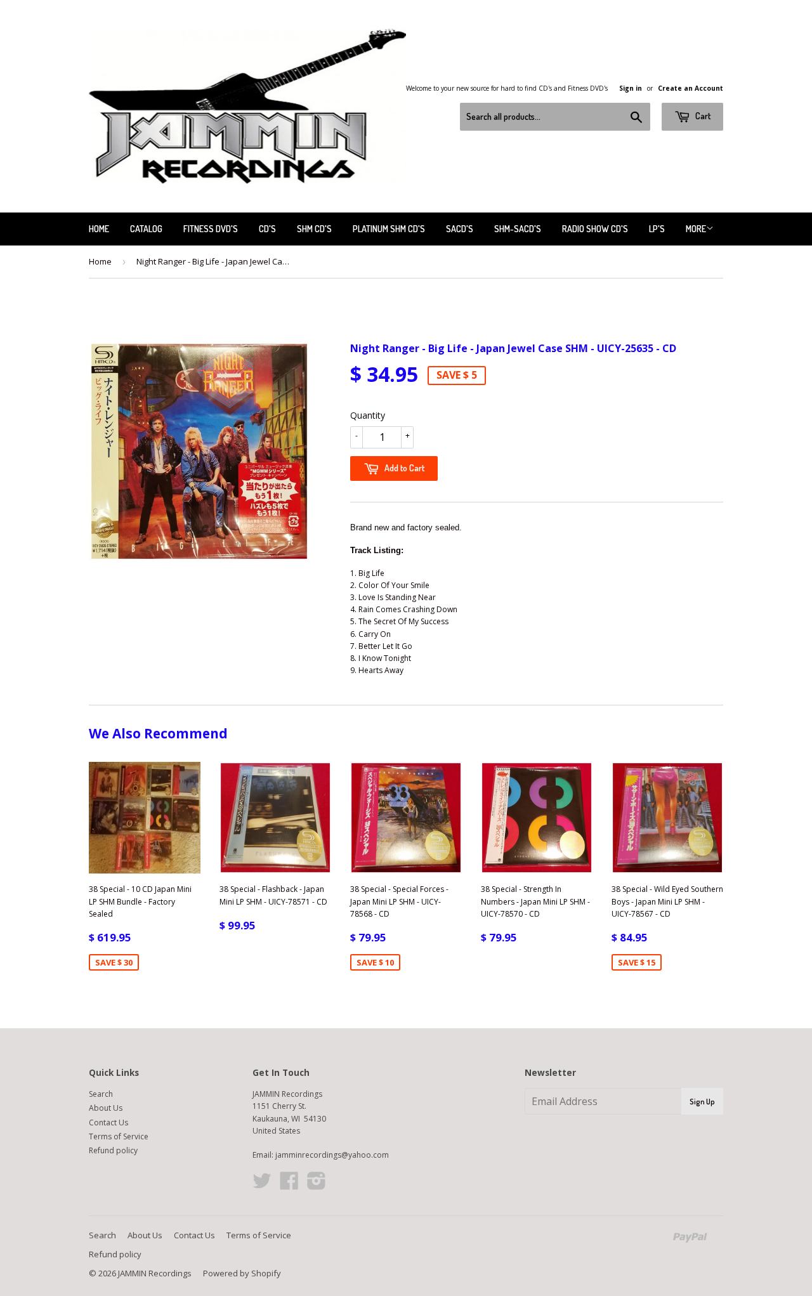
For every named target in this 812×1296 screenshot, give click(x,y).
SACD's (459, 228)
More (696, 228)
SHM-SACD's (517, 228)
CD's (267, 228)
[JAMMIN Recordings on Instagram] (316, 1185)
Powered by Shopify (242, 1273)
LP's (657, 228)
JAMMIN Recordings (155, 1273)
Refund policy (113, 1150)
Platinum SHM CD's (389, 228)
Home (99, 228)
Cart (701, 115)
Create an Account (690, 88)
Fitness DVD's (210, 228)
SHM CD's (314, 228)
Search (101, 1094)
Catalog (146, 228)
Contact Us (108, 1122)
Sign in (630, 88)
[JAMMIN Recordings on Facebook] (289, 1185)
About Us (105, 1108)
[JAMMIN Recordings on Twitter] (262, 1185)
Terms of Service (118, 1136)
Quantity (367, 415)
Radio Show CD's (595, 228)
